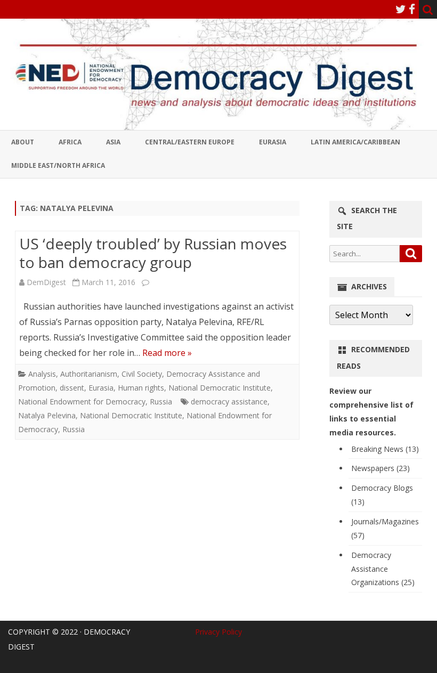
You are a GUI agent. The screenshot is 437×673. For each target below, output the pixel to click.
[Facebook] (412, 9)
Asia (113, 142)
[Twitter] (400, 9)
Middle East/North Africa (58, 165)
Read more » (167, 353)
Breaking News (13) (385, 449)
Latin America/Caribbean (355, 142)
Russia (161, 401)
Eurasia (272, 142)
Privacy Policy (218, 632)
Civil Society (142, 374)
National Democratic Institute (219, 388)
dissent (72, 388)
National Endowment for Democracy (81, 401)
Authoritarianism (88, 374)
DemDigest (46, 282)
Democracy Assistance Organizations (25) (383, 569)
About (22, 142)
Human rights (141, 388)
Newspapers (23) (380, 468)
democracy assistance (229, 401)
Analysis (42, 374)
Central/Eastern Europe (189, 142)
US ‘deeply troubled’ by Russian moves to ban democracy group (153, 253)
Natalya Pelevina (47, 415)
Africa (70, 142)
